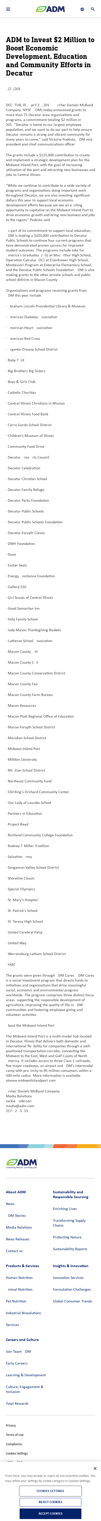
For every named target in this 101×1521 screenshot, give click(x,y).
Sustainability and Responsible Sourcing (70, 1194)
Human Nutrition (19, 1278)
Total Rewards (17, 1404)
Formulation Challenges (72, 1290)
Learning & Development (26, 1375)
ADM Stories (16, 1216)
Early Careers (16, 1363)
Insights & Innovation (70, 1265)
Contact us (14, 1251)
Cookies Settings (17, 1453)
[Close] (95, 1468)
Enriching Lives (65, 1209)
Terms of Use (15, 1435)
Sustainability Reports (70, 1249)
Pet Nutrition (16, 1301)
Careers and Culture (22, 1339)
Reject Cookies (51, 1502)
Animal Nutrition (19, 1290)
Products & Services (22, 1265)
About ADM (16, 1192)
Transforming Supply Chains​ (69, 1223)
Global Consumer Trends (72, 1301)
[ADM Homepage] (50, 11)
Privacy (11, 1426)
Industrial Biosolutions (23, 1313)
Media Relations (19, 1228)
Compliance (14, 1444)
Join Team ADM (18, 1352)
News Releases (17, 1239)
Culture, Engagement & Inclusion (24, 1389)
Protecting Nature (67, 1237)
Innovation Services (68, 1278)
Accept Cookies (50, 1513)
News (10, 1204)
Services (12, 1325)
